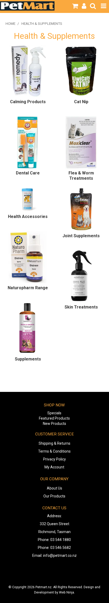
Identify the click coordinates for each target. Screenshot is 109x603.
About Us (54, 488)
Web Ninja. (67, 592)
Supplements (28, 359)
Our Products (54, 496)
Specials (54, 413)
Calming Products (28, 101)
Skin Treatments (81, 307)
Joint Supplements (81, 235)
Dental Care (28, 172)
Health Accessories (28, 216)
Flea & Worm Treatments (81, 175)
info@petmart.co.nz (60, 555)
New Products (54, 423)
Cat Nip (81, 101)
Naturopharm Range (28, 287)
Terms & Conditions (54, 451)
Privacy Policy (54, 459)
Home (10, 23)
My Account (54, 467)
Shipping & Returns (54, 443)
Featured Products (54, 418)
